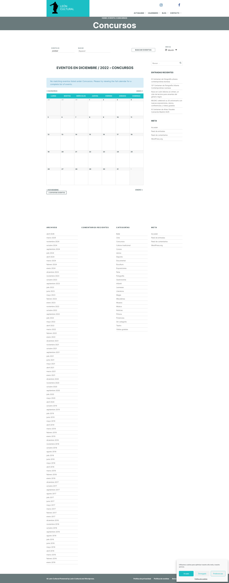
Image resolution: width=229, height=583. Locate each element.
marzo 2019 (51, 429)
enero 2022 (51, 337)
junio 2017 (50, 501)
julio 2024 (50, 253)
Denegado (202, 574)
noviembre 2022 (53, 306)
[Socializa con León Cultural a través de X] (168, 3)
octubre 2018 (52, 448)
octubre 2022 (52, 310)
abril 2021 (50, 368)
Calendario (153, 13)
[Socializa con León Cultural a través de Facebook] (177, 3)
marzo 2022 (51, 329)
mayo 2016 (51, 547)
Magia (118, 295)
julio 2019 (50, 413)
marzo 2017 (51, 509)
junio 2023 (51, 291)
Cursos (119, 249)
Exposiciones (121, 268)
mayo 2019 (51, 421)
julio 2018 (50, 455)
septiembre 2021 (53, 352)
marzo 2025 (51, 238)
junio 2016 (51, 543)
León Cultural (54, 579)
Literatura (120, 291)
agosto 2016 (51, 536)
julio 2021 (50, 356)
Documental (121, 261)
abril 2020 (50, 402)
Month (171, 50)
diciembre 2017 (53, 482)
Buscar (80, 48)
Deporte (119, 257)
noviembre (52, 91)
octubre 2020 (52, 387)
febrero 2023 (52, 299)
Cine (118, 238)
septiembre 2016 (53, 532)
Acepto (186, 574)
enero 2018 (51, 478)
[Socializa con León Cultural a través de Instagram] (159, 3)
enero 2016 (51, 562)
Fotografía (120, 276)
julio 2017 (50, 497)
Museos (119, 303)
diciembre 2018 (53, 440)
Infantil (119, 283)
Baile (118, 234)
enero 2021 (51, 375)
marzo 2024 (51, 261)
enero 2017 (51, 516)
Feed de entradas (158, 131)
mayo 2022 (51, 322)
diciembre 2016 (53, 520)
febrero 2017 (52, 513)
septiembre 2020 (53, 390)
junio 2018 (51, 459)
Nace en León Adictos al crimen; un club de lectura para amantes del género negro (165, 94)
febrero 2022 (52, 333)
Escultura (119, 264)
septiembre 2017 (53, 490)
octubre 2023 (52, 280)
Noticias (119, 310)
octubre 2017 (52, 486)
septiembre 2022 (53, 314)
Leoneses (120, 287)
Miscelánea (120, 299)
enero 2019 (51, 436)
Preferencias (218, 574)
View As (168, 47)
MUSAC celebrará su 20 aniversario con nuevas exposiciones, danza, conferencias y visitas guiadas (166, 103)
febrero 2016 (52, 558)
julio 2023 (50, 287)
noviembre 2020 (53, 383)
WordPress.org (157, 139)
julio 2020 (50, 394)
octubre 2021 (52, 348)
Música (119, 306)
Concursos (120, 241)
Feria (118, 272)
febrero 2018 (52, 474)
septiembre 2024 (53, 249)
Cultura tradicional (123, 245)
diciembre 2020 (53, 379)
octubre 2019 (52, 406)
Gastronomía (121, 280)
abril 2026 (50, 234)
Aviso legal (176, 579)
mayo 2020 (51, 398)
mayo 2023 (51, 295)
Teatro (118, 325)
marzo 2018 (51, 471)
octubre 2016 (52, 528)
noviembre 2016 (53, 524)
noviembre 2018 (53, 444)
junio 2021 (50, 360)
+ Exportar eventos (56, 192)
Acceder (154, 127)
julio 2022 (50, 318)
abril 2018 (50, 467)
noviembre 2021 (53, 345)
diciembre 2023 (53, 272)
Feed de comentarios (159, 135)
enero (139, 91)
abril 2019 (50, 425)
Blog (164, 13)
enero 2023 (51, 303)
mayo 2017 (51, 505)
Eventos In (55, 48)
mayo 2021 (51, 364)
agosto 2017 (51, 494)
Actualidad (139, 13)
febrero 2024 (52, 264)
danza (118, 253)
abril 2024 (50, 257)
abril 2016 (50, 551)
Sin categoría (121, 322)
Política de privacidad (142, 579)
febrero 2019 (52, 432)
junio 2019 (51, 417)
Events (111, 18)
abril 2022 (50, 325)
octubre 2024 (52, 245)
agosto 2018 (51, 452)
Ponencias (120, 318)
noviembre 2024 (53, 241)
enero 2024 (51, 268)
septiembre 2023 (53, 283)
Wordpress (89, 579)
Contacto (174, 13)
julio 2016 (50, 539)
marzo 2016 (51, 555)
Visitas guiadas (122, 329)
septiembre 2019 (53, 410)
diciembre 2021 (53, 341)
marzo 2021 (51, 371)
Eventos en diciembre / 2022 (83, 68)
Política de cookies (201, 579)
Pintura (119, 314)
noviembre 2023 (53, 276)
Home (104, 18)
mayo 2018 (51, 463)
